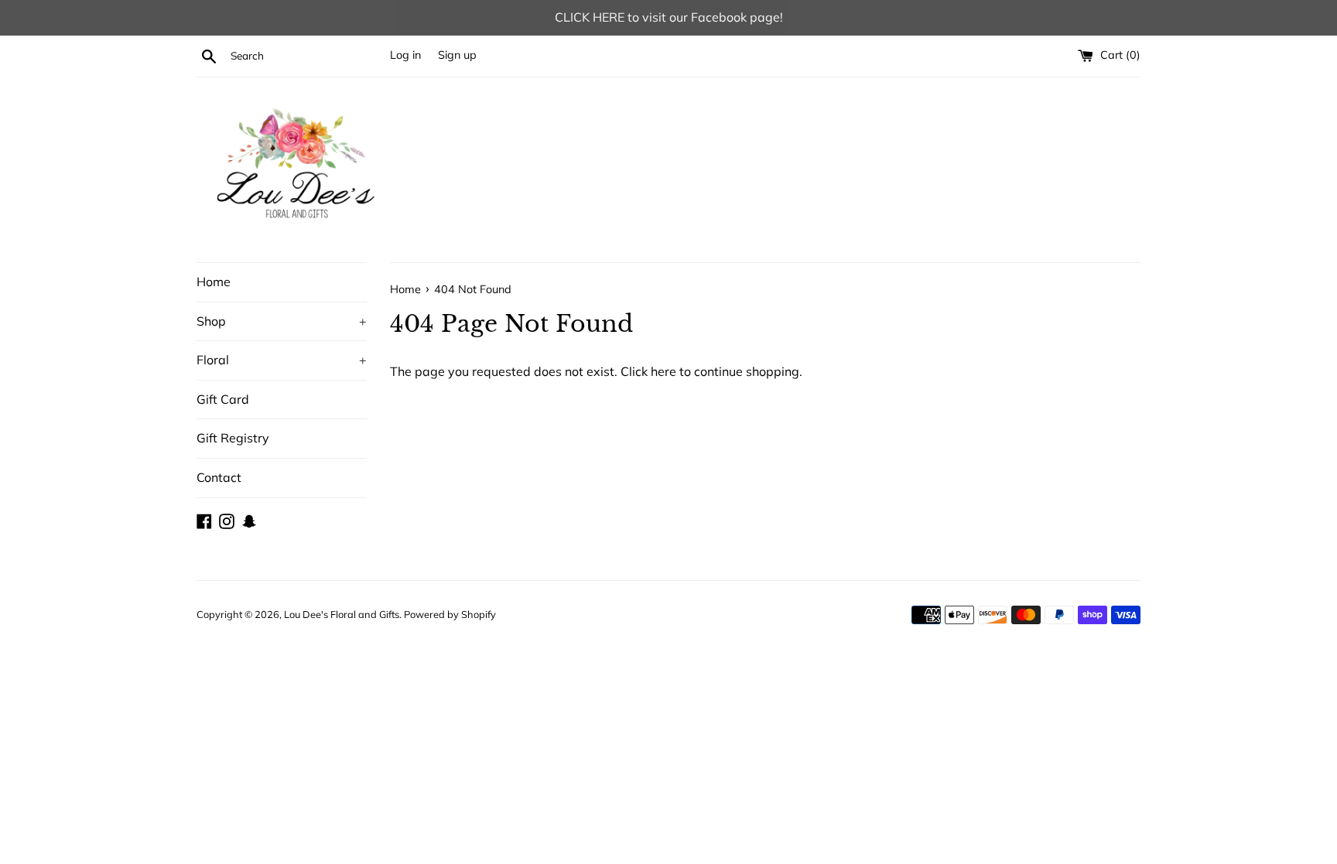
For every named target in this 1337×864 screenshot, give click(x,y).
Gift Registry (233, 438)
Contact (219, 477)
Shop (282, 321)
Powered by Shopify (450, 614)
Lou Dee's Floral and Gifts (341, 614)
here (663, 371)
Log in (405, 55)
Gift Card (223, 399)
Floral (282, 359)
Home (214, 281)
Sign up (457, 55)
